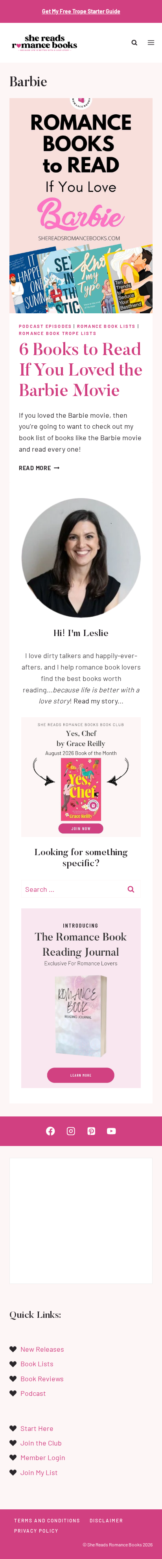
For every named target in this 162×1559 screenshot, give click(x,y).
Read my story (96, 700)
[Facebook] (50, 1131)
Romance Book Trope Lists (58, 333)
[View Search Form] (134, 42)
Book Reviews (42, 1378)
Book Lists (36, 1363)
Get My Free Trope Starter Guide (81, 11)
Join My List (39, 1472)
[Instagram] (71, 1131)
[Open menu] (151, 43)
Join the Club (41, 1442)
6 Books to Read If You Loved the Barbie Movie (80, 371)
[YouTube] (111, 1131)
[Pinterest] (91, 1131)
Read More (39, 468)
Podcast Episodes (45, 326)
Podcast (33, 1393)
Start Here (36, 1428)
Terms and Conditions (47, 1520)
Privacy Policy (36, 1530)
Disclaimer (106, 1520)
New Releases (42, 1349)
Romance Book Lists (106, 326)
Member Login (42, 1457)
